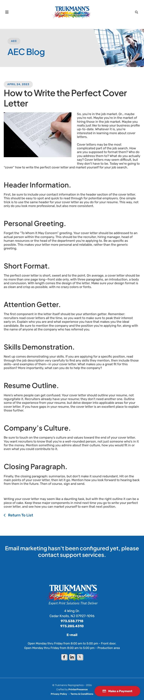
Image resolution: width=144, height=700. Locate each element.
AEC (14, 41)
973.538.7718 (72, 621)
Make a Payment (120, 691)
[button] (7, 12)
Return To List (20, 515)
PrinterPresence (78, 689)
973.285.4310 (72, 626)
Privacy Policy (59, 694)
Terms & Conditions (81, 694)
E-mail (72, 635)
